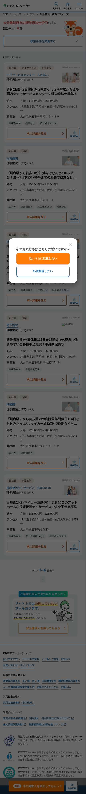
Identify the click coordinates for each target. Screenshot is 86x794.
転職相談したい (43, 271)
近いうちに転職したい (43, 258)
